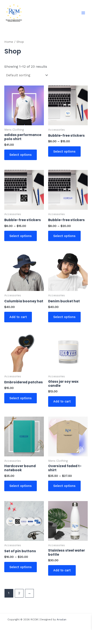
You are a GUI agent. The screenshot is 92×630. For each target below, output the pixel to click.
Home (8, 41)
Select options (20, 155)
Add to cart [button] (18, 317)
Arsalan (61, 619)
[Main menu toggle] (83, 12)
